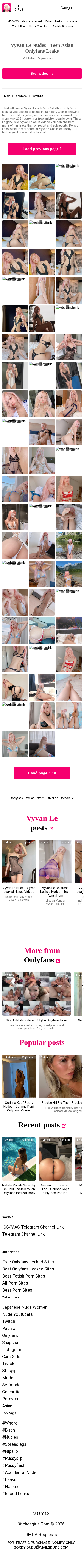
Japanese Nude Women (24, 1307)
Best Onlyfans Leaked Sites (28, 1269)
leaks (10, 1479)
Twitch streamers (63, 26)
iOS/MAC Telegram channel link (33, 1227)
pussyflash (15, 1465)
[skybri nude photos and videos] (36, 994)
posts (39, 827)
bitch (10, 1430)
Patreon (9, 1328)
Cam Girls (11, 1356)
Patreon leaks (53, 21)
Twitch (8, 1321)
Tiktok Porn (19, 26)
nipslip (11, 1451)
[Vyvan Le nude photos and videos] (19, 861)
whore (11, 1423)
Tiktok (8, 1363)
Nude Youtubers (17, 1314)
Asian (7, 1406)
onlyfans (17, 798)
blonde (53, 798)
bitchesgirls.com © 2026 (41, 1524)
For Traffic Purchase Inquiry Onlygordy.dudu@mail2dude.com (41, 1545)
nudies (11, 1437)
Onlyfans (39, 960)
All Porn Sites (15, 1283)
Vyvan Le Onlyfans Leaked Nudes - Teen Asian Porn (55, 891)
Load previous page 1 (42, 148)
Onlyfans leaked (32, 21)
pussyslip (14, 1458)
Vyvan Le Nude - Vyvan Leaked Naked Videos (19, 890)
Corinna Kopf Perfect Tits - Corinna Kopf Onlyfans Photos (55, 1189)
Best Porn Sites (17, 1290)
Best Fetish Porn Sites (23, 1276)
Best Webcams (42, 73)
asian (31, 798)
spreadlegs (15, 1444)
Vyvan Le (68, 798)
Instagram (11, 1349)
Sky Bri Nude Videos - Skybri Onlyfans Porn (36, 1020)
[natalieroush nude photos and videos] (19, 1159)
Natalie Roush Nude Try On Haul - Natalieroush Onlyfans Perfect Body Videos (19, 1191)
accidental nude (20, 1472)
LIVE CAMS (12, 21)
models (9, 1377)
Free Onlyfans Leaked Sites (28, 1261)
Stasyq (8, 1370)
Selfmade (11, 1384)
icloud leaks (17, 1493)
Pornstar (10, 1398)
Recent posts (39, 1125)
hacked (12, 1486)
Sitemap (41, 1513)
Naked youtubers (39, 26)
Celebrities (12, 1391)
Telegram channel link (23, 1234)
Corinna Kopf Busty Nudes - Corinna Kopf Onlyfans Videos (18, 1106)
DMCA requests (41, 1534)
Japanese (71, 21)
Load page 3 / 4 (42, 773)
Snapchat (11, 1342)
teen (41, 798)
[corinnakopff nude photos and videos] (19, 1076)
